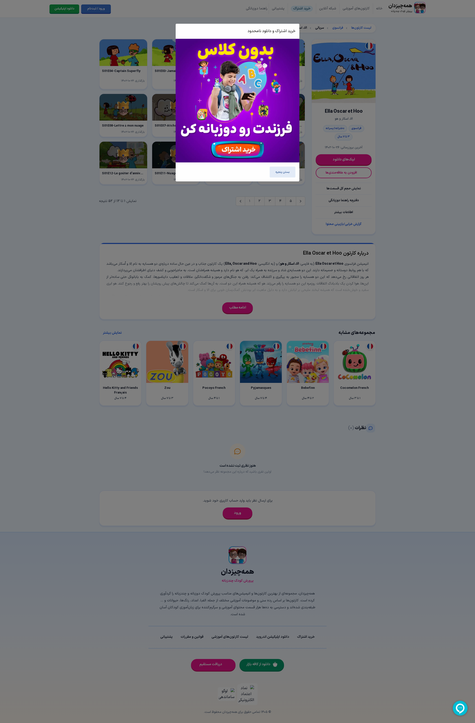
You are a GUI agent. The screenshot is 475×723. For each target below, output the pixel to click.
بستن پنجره (282, 172)
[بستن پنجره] (185, 31)
